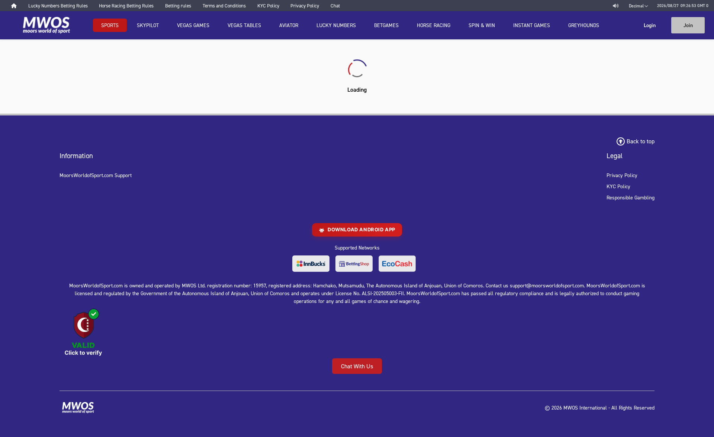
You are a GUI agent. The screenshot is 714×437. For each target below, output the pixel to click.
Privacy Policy (622, 175)
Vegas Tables (244, 25)
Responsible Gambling (630, 197)
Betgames (386, 25)
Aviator (288, 25)
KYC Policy (618, 186)
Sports (110, 25)
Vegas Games (193, 25)
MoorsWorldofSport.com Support (96, 175)
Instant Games (531, 25)
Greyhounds (583, 25)
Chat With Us (357, 366)
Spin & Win (482, 25)
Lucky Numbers (336, 25)
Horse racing (433, 25)
